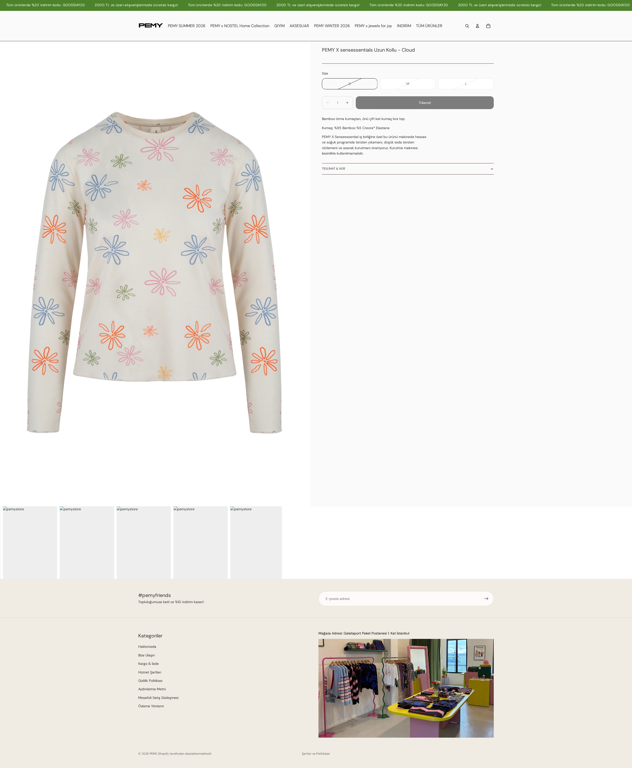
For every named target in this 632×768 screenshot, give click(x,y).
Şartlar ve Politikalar (316, 754)
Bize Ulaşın (146, 655)
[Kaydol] (486, 598)
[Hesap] (477, 25)
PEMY (153, 754)
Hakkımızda (147, 646)
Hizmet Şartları (149, 672)
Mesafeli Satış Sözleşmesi (158, 697)
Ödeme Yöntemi (151, 706)
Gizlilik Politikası (150, 680)
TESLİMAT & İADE (333, 169)
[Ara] (467, 25)
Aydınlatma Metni (152, 689)
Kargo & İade (148, 663)
